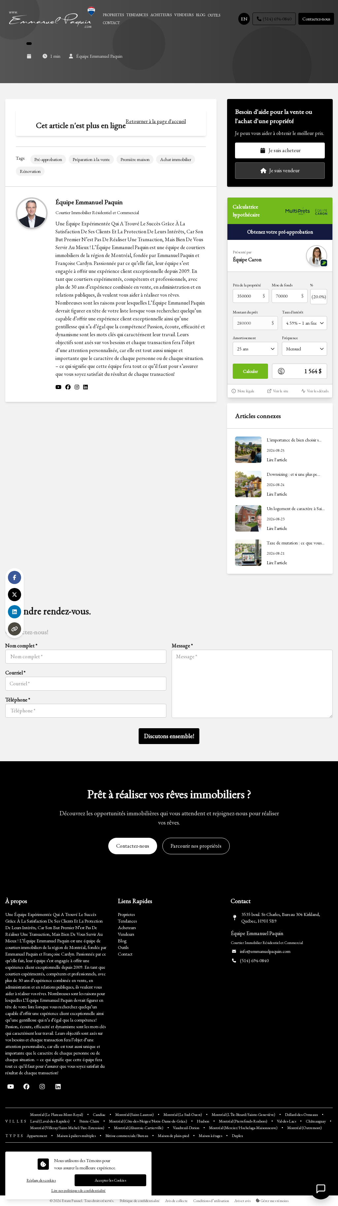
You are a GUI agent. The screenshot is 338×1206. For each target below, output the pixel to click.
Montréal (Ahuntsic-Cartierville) (138, 1127)
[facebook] (68, 387)
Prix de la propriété (247, 285)
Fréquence (290, 338)
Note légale (245, 391)
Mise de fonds (282, 285)
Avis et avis (242, 1200)
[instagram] (77, 387)
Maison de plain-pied (173, 1135)
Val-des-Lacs (286, 1121)
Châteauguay (316, 1121)
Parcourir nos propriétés (196, 845)
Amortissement (244, 338)
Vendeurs (126, 934)
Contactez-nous (316, 19)
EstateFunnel (72, 1200)
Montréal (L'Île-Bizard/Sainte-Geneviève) (243, 1114)
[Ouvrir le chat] (320, 1188)
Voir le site (280, 391)
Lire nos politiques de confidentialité (78, 1190)
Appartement (37, 1135)
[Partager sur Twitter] (14, 594)
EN (244, 19)
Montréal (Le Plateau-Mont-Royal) (56, 1114)
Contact (125, 954)
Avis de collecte (176, 1200)
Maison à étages (210, 1135)
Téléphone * (17, 699)
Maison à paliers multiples (76, 1135)
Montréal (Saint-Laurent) (134, 1114)
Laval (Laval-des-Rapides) (50, 1121)
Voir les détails (317, 391)
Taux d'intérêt (292, 312)
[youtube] (58, 387)
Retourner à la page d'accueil (156, 121)
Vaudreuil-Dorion (186, 1127)
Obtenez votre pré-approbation (280, 231)
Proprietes (126, 914)
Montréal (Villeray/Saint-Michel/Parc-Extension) (67, 1127)
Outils (123, 947)
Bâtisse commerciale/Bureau (126, 1135)
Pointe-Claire (89, 1121)
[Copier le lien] (14, 629)
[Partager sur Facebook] (14, 577)
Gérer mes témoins (274, 1200)
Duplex (237, 1135)
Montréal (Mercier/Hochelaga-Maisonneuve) (243, 1127)
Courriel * (15, 672)
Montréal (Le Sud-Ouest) (182, 1114)
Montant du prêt (245, 312)
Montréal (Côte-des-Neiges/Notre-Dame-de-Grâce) (148, 1121)
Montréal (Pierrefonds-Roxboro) (243, 1121)
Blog (122, 941)
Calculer (250, 371)
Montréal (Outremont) (304, 1127)
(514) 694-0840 (277, 19)
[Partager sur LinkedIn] (14, 611)
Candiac (99, 1114)
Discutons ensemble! (169, 736)
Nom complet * (21, 645)
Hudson (203, 1121)
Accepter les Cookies (110, 1180)
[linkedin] (85, 387)
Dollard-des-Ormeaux (301, 1114)
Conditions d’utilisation (211, 1200)
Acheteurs (127, 927)
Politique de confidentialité (139, 1200)
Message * (182, 645)
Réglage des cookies (41, 1180)
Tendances (127, 921)
